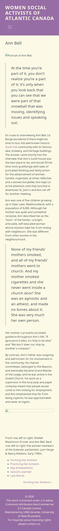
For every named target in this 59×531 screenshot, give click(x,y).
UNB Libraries (31, 512)
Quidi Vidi (11, 147)
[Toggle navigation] (9, 27)
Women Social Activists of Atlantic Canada (29, 12)
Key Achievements (21, 468)
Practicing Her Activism (24, 464)
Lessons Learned (20, 472)
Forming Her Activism (23, 460)
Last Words (17, 475)
